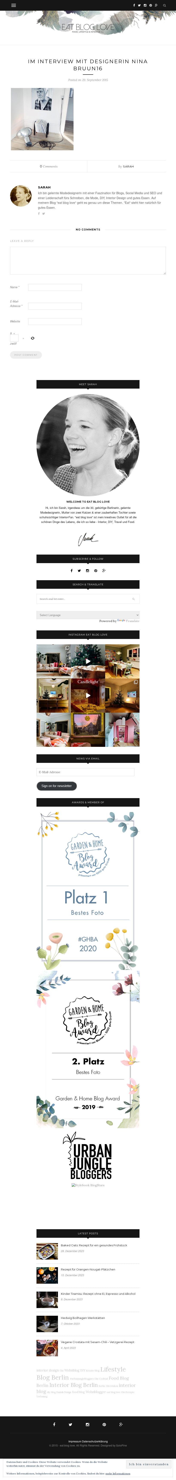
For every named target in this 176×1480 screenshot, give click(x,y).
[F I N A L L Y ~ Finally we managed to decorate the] (122, 695)
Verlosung (41, 1396)
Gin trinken (112, 1386)
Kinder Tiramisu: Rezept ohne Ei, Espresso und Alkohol (98, 1293)
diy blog (51, 1392)
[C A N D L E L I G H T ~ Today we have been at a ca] (88, 695)
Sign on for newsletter (56, 786)
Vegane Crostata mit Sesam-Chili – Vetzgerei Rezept (97, 1342)
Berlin (102, 1386)
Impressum (74, 1441)
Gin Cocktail (101, 1378)
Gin (62, 1370)
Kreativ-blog (92, 1370)
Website (15, 321)
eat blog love (113, 1392)
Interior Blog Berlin (73, 1384)
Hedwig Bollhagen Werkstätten (83, 1318)
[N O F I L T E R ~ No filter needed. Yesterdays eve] (88, 730)
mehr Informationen (118, 1473)
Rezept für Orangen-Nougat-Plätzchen (88, 1269)
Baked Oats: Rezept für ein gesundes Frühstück (94, 1245)
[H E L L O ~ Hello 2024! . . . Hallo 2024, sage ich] (53, 661)
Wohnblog (71, 1370)
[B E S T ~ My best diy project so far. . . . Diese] (122, 730)
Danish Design (63, 1392)
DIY (82, 1370)
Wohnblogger (96, 1392)
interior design (47, 1370)
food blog (78, 1392)
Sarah (128, 166)
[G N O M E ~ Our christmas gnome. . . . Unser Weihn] (88, 661)
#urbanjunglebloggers (82, 1378)
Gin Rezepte (127, 1392)
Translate (133, 621)
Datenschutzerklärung (95, 1441)
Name (14, 287)
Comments (49, 166)
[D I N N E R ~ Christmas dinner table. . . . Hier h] (122, 661)
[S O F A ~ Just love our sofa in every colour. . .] (53, 730)
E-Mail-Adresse (16, 303)
